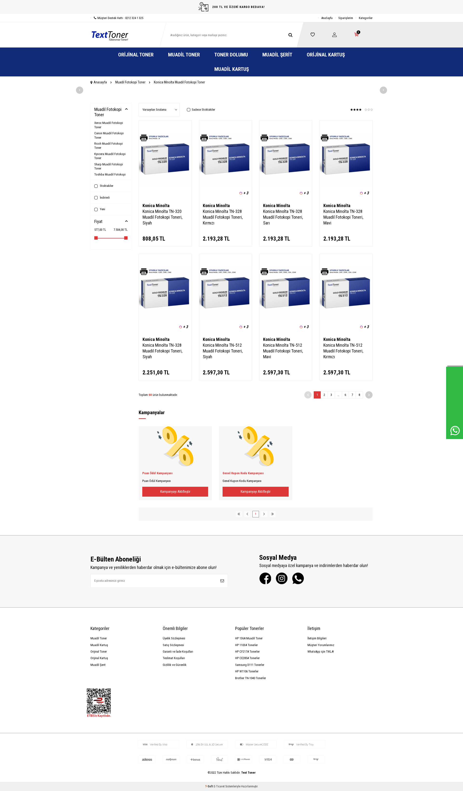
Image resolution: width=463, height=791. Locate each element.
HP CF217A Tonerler (247, 651)
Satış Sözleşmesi (173, 645)
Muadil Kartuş (231, 69)
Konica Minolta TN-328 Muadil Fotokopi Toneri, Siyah (162, 351)
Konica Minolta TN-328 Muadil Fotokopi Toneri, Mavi (343, 217)
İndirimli (104, 197)
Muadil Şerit (277, 55)
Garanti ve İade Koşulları (178, 651)
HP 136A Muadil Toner (249, 638)
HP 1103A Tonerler (246, 645)
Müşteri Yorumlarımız (320, 645)
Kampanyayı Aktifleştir (175, 492)
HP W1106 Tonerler (247, 671)
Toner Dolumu (231, 55)
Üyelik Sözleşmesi (174, 638)
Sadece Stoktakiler (203, 109)
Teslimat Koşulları (174, 658)
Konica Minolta (156, 205)
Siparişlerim (345, 18)
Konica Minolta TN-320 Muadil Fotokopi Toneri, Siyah (162, 217)
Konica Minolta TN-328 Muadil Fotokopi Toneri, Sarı (283, 217)
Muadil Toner (184, 55)
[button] (79, 90)
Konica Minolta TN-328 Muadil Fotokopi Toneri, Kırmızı (223, 217)
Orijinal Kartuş (326, 55)
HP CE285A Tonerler (247, 658)
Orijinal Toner (136, 55)
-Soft (209, 786)
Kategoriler (366, 18)
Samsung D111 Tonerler (249, 665)
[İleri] (369, 395)
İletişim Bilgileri (317, 638)
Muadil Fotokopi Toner (130, 82)
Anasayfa (100, 82)
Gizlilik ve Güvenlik (174, 665)
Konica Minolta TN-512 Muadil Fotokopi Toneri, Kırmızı (343, 351)
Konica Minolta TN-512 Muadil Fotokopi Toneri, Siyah (223, 351)
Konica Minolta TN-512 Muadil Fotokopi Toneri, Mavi (283, 351)
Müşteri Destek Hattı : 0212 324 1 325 (120, 18)
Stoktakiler (106, 186)
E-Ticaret (219, 786)
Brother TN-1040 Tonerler (250, 678)
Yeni (102, 209)
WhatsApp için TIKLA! (320, 651)
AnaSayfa (327, 18)
